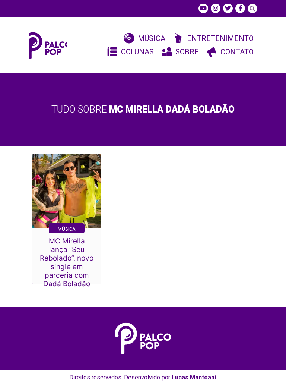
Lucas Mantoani (194, 377)
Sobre (187, 51)
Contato (237, 51)
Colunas (137, 51)
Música (151, 38)
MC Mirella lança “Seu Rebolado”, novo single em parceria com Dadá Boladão (66, 262)
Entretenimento (220, 38)
